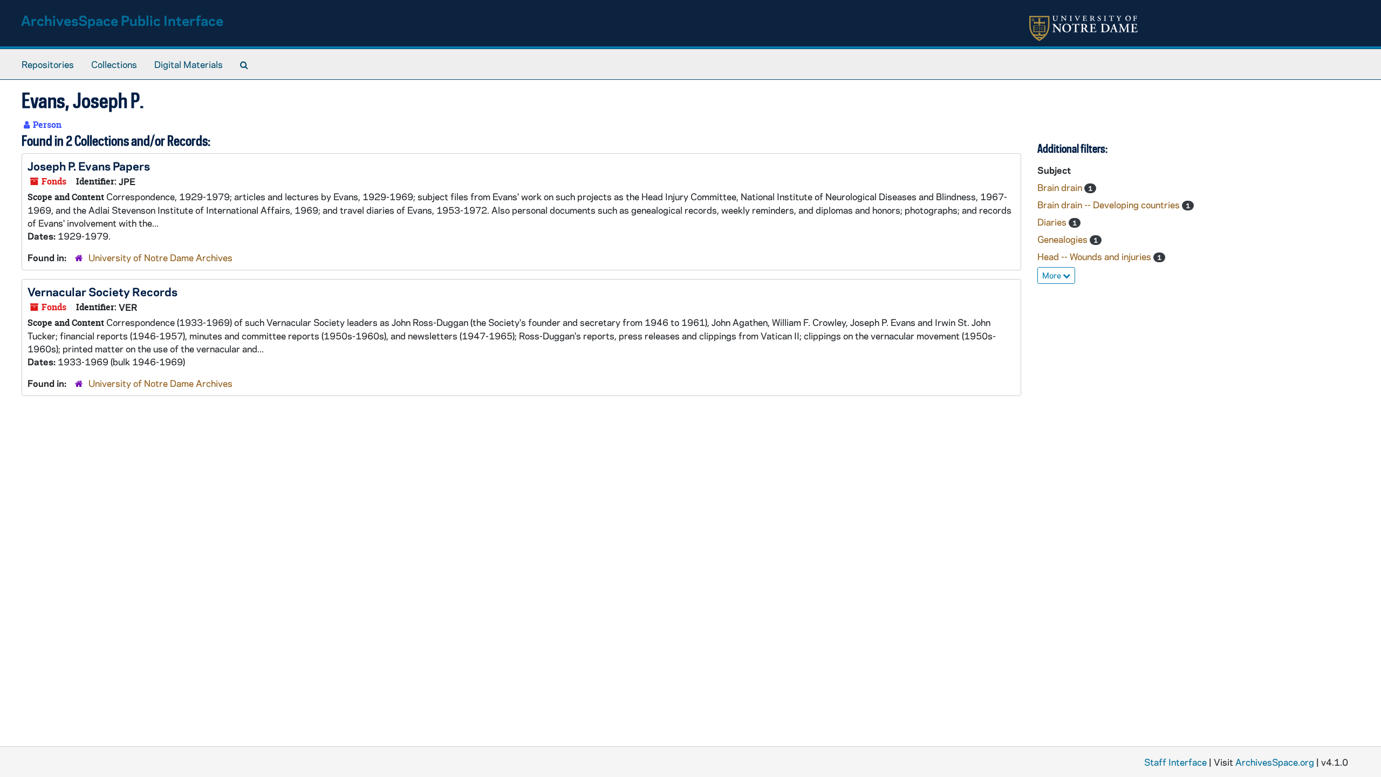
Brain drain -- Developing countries (1109, 204)
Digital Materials (188, 64)
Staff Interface (1175, 762)
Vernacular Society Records (102, 291)
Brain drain (1060, 187)
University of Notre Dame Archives (160, 257)
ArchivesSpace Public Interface (122, 20)
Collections (114, 64)
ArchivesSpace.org (1274, 762)
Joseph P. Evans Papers (89, 165)
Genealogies (1063, 239)
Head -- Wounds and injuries (1095, 256)
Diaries (1053, 222)
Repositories (48, 64)
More (1052, 275)
